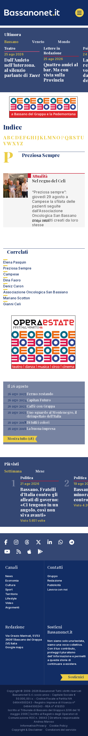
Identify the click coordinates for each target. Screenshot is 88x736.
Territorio (11, 594)
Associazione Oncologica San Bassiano (35, 292)
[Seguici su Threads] (27, 543)
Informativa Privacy (33, 725)
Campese (11, 274)
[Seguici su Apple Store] (29, 552)
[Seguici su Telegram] (71, 543)
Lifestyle (11, 598)
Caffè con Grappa (41, 406)
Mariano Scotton (16, 298)
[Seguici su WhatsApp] (60, 543)
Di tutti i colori (38, 422)
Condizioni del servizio (60, 729)
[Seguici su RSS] (18, 552)
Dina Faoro (12, 280)
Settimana (13, 471)
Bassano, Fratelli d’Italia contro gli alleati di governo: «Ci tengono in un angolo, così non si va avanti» (39, 502)
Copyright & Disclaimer (27, 729)
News (9, 576)
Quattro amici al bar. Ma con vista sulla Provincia (61, 72)
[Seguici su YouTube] (7, 552)
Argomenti (12, 607)
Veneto (38, 41)
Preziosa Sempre (17, 268)
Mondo (64, 41)
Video (9, 603)
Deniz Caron (13, 286)
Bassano (11, 41)
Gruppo (52, 576)
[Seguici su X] (38, 543)
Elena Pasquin (14, 262)
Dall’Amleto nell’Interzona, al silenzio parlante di (22, 67)
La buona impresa (41, 429)
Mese (40, 471)
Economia (12, 580)
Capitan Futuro (39, 400)
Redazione (54, 580)
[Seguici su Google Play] (40, 552)
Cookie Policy (58, 725)
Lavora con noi (57, 589)
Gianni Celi (12, 304)
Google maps (14, 647)
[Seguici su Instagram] (16, 543)
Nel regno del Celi (49, 180)
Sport (9, 589)
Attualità (39, 176)
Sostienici (76, 677)
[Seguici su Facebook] (6, 543)
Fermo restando (40, 394)
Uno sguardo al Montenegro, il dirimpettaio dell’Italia (52, 414)
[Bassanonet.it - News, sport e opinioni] (44, 12)
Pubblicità (54, 585)
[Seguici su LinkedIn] (49, 543)
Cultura (10, 585)
